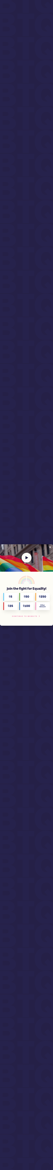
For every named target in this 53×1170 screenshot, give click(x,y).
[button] (50, 547)
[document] (26, 585)
